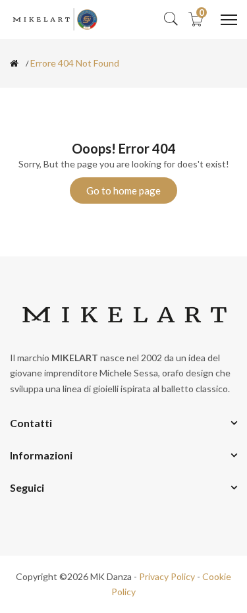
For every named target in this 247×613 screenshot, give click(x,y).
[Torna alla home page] (14, 63)
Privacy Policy (167, 576)
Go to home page (123, 190)
